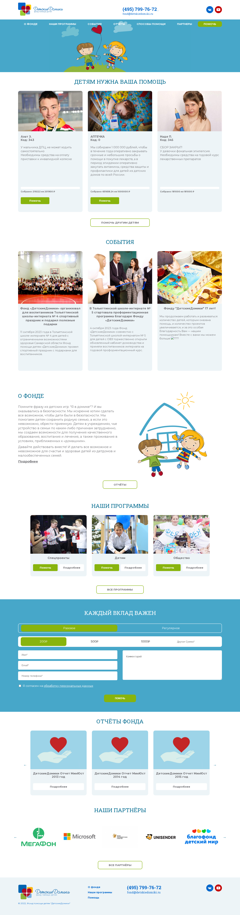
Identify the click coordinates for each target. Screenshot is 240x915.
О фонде (30, 24)
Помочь (35, 200)
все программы (120, 589)
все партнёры (120, 865)
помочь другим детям (120, 222)
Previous (25, 764)
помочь (210, 24)
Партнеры (184, 24)
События (95, 24)
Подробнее (28, 461)
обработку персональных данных (68, 686)
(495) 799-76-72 (140, 9)
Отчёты (119, 24)
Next (215, 764)
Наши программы (62, 24)
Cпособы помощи (151, 24)
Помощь (93, 897)
